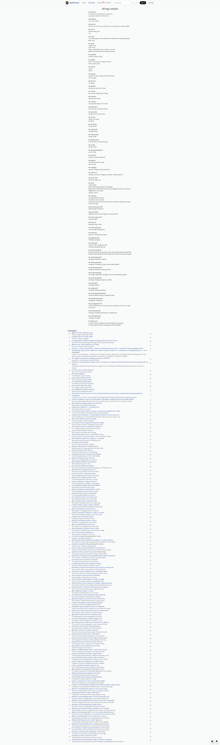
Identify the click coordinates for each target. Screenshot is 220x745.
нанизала (78, 497)
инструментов (109, 567)
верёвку (96, 708)
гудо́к (92, 43)
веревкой (91, 595)
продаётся (82, 544)
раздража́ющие (134, 350)
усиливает (86, 552)
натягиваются (81, 512)
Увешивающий (76, 739)
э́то (90, 407)
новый (87, 567)
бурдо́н (92, 160)
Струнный (75, 493)
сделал (79, 540)
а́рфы (102, 423)
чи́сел (115, 348)
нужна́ (77, 374)
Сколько (74, 370)
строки (117, 393)
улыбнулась (102, 696)
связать (92, 720)
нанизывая (82, 362)
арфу (102, 579)
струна (85, 673)
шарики (84, 591)
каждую (113, 685)
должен (75, 348)
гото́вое (125, 362)
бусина (91, 532)
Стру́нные (75, 407)
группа (98, 626)
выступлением (99, 685)
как (92, 434)
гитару (90, 618)
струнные (87, 598)
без (78, 434)
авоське (75, 450)
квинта (86, 563)
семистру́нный (95, 227)
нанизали (78, 501)
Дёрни (74, 333)
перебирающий (83, 649)
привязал (81, 489)
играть (105, 649)
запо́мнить (97, 348)
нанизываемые (82, 716)
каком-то (84, 426)
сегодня (81, 626)
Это (73, 579)
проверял (107, 685)
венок (112, 712)
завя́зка (93, 86)
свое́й (86, 336)
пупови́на (93, 112)
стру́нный (93, 129)
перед (103, 583)
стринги (90, 430)
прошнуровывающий (98, 293)
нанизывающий (83, 700)
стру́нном (90, 426)
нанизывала (81, 458)
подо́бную (104, 348)
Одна (73, 378)
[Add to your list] (150, 333)
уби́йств (98, 415)
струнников (95, 634)
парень (82, 720)
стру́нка (93, 102)
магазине (76, 544)
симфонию (96, 638)
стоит (79, 370)
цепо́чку (110, 348)
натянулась (80, 481)
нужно (77, 419)
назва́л (112, 350)
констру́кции (105, 362)
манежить (79, 575)
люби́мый (78, 438)
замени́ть (82, 419)
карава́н (93, 55)
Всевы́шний (89, 348)
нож (78, 344)
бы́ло (76, 393)
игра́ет (77, 426)
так (96, 350)
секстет (87, 610)
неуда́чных (90, 403)
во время (92, 563)
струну (85, 505)
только (79, 430)
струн (101, 434)
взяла (79, 446)
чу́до (73, 364)
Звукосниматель (77, 552)
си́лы (88, 350)
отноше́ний (98, 403)
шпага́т (92, 117)
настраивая (99, 571)
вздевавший (94, 238)
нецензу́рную (105, 399)
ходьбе (102, 681)
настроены (86, 559)
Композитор (75, 555)
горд (108, 700)
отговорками (96, 575)
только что (95, 411)
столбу (98, 489)
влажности (101, 548)
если (87, 393)
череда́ (92, 74)
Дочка (74, 509)
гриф (92, 183)
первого (91, 505)
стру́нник (93, 233)
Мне (73, 374)
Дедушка (74, 708)
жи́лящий (93, 243)
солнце (104, 716)
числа (145, 350)
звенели (94, 681)
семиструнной (84, 614)
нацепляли (78, 591)
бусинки (86, 509)
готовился (100, 739)
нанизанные (81, 681)
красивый (107, 712)
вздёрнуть (94, 107)
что (90, 415)
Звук (73, 622)
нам (108, 696)
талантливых (87, 634)
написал (82, 567)
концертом (108, 583)
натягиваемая (81, 653)
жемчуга (90, 370)
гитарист (95, 657)
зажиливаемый (95, 250)
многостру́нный (96, 217)
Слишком (75, 657)
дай (82, 350)
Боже (81, 348)
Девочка (74, 458)
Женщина (75, 704)
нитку (93, 458)
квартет (81, 493)
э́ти (116, 350)
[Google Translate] (132, 2)
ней (75, 430)
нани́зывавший (95, 257)
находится (87, 606)
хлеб (84, 450)
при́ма (92, 60)
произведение (95, 555)
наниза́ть (93, 124)
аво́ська (93, 81)
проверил (80, 528)
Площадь (75, 732)
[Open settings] (216, 741)
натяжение (86, 528)
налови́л (77, 385)
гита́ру (118, 411)
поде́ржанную (111, 411)
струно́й (95, 423)
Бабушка (74, 446)
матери (126, 399)
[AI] (136, 2)
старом (91, 493)
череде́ (75, 340)
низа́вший (94, 288)
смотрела (78, 728)
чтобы (83, 344)
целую (82, 385)
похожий (96, 579)
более (100, 393)
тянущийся (87, 645)
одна (86, 532)
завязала (78, 462)
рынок (96, 446)
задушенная (89, 423)
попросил (81, 598)
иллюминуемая (83, 732)
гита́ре (90, 336)
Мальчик (75, 489)
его (90, 399)
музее (75, 587)
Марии (131, 399)
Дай (73, 344)
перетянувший (82, 657)
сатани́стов (115, 415)
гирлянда (91, 466)
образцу (110, 540)
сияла (99, 732)
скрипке (95, 630)
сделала (100, 712)
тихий (95, 673)
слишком (94, 677)
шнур (79, 333)
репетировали (83, 638)
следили (78, 669)
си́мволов (105, 393)
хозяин (95, 739)
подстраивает (82, 602)
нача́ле (112, 393)
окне (102, 669)
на (83, 336)
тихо (97, 665)
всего (83, 532)
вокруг (90, 469)
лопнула (81, 442)
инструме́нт (92, 438)
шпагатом (91, 389)
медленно (89, 512)
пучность (94, 606)
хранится (80, 587)
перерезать (88, 344)
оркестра (112, 555)
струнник (81, 630)
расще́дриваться (96, 304)
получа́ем (119, 362)
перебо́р (93, 196)
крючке (90, 454)
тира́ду (112, 399)
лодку (86, 489)
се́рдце (98, 340)
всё (102, 340)
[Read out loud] (89, 12)
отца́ (87, 434)
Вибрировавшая (77, 673)
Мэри (73, 403)
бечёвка (93, 96)
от (92, 393)
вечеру (106, 708)
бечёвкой (97, 485)
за (77, 333)
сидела (94, 704)
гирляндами (92, 732)
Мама (73, 462)
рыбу (90, 708)
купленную (102, 411)
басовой (86, 516)
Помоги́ (141, 348)
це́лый (80, 381)
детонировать (89, 548)
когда (87, 399)
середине (76, 606)
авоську (83, 446)
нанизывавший (83, 708)
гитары (96, 528)
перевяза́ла (78, 389)
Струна (74, 481)
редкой (82, 536)
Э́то (73, 393)
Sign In (143, 3)
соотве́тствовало (124, 393)
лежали (80, 450)
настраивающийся (84, 685)
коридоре (97, 454)
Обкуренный (76, 720)
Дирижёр (75, 598)
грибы (90, 700)
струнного (106, 555)
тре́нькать (94, 321)
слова (97, 362)
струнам (87, 473)
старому (104, 540)
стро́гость (93, 173)
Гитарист (75, 505)
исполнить (94, 598)
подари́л (76, 358)
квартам (94, 559)
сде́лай (92, 350)
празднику (108, 739)
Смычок (74, 473)
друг (88, 362)
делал (102, 688)
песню (98, 692)
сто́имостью (99, 358)
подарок (84, 485)
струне (91, 516)
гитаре (76, 442)
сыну (100, 618)
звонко (94, 481)
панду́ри (93, 167)
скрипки (93, 473)
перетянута (88, 661)
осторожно (81, 571)
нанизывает (80, 509)
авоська (78, 454)
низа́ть (92, 145)
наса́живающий (96, 278)
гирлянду (84, 469)
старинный (86, 587)
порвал (100, 657)
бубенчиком (86, 477)
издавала (95, 653)
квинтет (92, 567)
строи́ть (93, 12)
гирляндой (95, 669)
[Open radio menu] (212, 741)
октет (91, 642)
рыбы (90, 385)
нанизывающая (83, 696)
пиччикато (101, 598)
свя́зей (92, 340)
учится (100, 649)
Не (147, 362)
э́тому (132, 393)
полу (83, 423)
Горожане (75, 415)
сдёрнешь (86, 333)
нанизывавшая (83, 704)
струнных (101, 567)
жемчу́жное (85, 358)
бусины (83, 497)
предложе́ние (141, 362)
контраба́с (101, 438)
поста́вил (77, 411)
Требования (75, 724)
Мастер (74, 528)
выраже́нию (75, 395)
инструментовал (85, 555)
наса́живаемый (95, 273)
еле (86, 720)
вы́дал (99, 399)
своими (89, 575)
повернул (88, 571)
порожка (96, 505)
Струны (74, 512)
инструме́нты (82, 407)
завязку (83, 462)
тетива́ (92, 91)
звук (91, 552)
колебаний (100, 606)
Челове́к (74, 434)
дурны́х (80, 340)
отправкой (102, 595)
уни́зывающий (95, 316)
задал (76, 381)
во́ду (90, 333)
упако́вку (85, 389)
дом (83, 739)
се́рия (93, 415)
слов (100, 720)
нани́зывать (94, 135)
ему (85, 350)
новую (91, 638)
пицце (98, 645)
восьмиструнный (86, 540)
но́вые (83, 411)
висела (84, 454)
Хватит (74, 575)
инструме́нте (97, 426)
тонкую (90, 497)
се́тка (92, 36)
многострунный (79, 579)
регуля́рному (138, 393)
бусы (87, 458)
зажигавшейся (87, 669)
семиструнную (82, 618)
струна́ (92, 67)
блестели (96, 716)
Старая (74, 454)
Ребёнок (74, 477)
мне (76, 344)
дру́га (93, 362)
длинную (91, 501)
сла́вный (129, 348)
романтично (95, 407)
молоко (90, 450)
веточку (92, 524)
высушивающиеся (93, 728)
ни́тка (92, 29)
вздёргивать (94, 140)
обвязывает (78, 595)
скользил (80, 473)
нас (141, 350)
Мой (73, 438)
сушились (87, 735)
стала (83, 548)
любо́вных (86, 340)
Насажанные (76, 735)
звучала (93, 665)
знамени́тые (123, 350)
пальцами (87, 665)
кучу (86, 385)
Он (73, 358)
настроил (80, 583)
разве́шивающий (96, 298)
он (103, 350)
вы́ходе (113, 362)
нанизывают (79, 524)
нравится (78, 645)
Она (73, 389)
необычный (97, 622)
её (95, 340)
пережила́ (79, 403)
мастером (89, 653)
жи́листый (94, 178)
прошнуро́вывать (96, 150)
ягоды (84, 501)
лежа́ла (77, 423)
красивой (91, 485)
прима (86, 442)
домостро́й (94, 212)
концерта (98, 563)
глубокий (106, 622)
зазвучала (88, 481)
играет (76, 536)
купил (76, 618)
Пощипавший (76, 692)
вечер (99, 614)
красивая (84, 466)
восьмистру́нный (96, 207)
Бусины (74, 681)
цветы (90, 712)
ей (80, 358)
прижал (80, 505)
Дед (73, 614)
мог (89, 720)
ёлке (75, 466)
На (72, 430)
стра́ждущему (76, 350)
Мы (73, 469)
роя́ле (83, 378)
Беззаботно (75, 362)
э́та (82, 370)
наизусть (107, 350)
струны (87, 411)
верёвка (93, 19)
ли (76, 364)
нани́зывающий (96, 267)
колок (93, 571)
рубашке (93, 462)
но (129, 350)
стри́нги (93, 155)
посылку (85, 595)
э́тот (93, 344)
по (84, 473)
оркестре (76, 626)
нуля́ (94, 393)
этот (82, 645)
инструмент (96, 540)
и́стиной (83, 393)
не (98, 512)
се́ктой (109, 415)
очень (91, 622)
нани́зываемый (95, 262)
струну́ (80, 336)
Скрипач (74, 571)
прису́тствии (120, 399)
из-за (96, 548)
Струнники (75, 638)
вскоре (96, 661)
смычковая (92, 626)
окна (93, 469)
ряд (84, 381)
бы (79, 393)
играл (79, 477)
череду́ (84, 403)
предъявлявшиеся (86, 724)
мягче (107, 724)
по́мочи (93, 222)
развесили (77, 469)
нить (95, 501)
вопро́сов (89, 381)
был (76, 399)
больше (105, 340)
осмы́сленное (132, 362)
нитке (94, 477)
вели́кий (123, 348)
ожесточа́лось (113, 340)
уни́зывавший (95, 311)
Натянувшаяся (76, 677)
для (101, 555)
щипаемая (80, 665)
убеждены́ (85, 415)
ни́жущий (93, 283)
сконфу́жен (81, 399)
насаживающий (83, 688)
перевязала (78, 485)
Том (73, 381)
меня (84, 575)
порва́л (75, 336)
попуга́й (93, 399)
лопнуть (101, 512)
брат (76, 630)
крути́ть (93, 24)
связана (103, 415)
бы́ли (80, 415)
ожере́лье (92, 358)
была (79, 532)
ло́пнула (88, 378)
